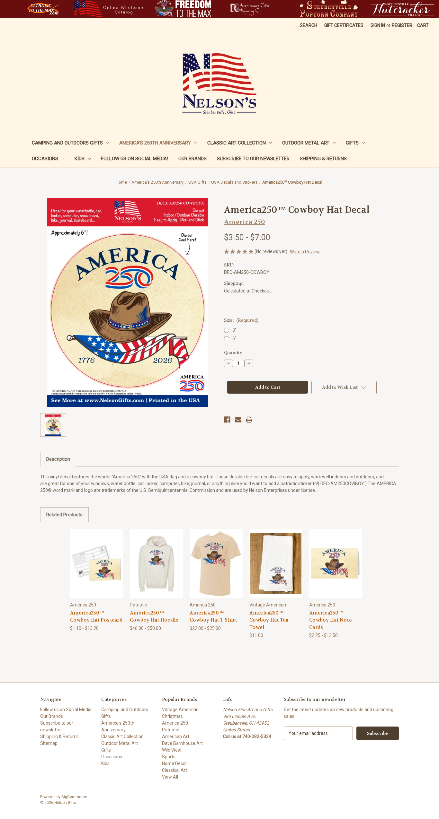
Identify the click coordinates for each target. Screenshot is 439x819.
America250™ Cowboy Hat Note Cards (330, 620)
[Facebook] (227, 419)
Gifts (352, 143)
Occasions (45, 158)
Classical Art (174, 770)
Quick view (91, 558)
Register (402, 25)
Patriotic (170, 729)
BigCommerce (74, 797)
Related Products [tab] (64, 515)
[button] (43, 9)
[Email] (238, 419)
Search (308, 25)
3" (234, 330)
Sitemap (49, 743)
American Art (175, 736)
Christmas (172, 716)
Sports (168, 756)
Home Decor (174, 763)
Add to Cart (276, 569)
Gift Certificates (343, 25)
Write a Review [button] (305, 251)
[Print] (249, 419)
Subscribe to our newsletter (253, 158)
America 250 (175, 723)
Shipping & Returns (323, 158)
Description (58, 459)
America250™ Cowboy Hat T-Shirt (213, 616)
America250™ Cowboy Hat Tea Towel (269, 620)
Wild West (172, 750)
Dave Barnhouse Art (182, 743)
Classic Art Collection (236, 143)
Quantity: (233, 352)
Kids (80, 158)
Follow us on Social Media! (134, 158)
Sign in (378, 25)
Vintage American (180, 709)
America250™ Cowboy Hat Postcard (96, 616)
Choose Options (96, 569)
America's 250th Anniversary (155, 143)
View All (170, 777)
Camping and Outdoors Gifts (67, 143)
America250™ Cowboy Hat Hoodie (154, 616)
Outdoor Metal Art (305, 143)
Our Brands (192, 158)
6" (234, 338)
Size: (241, 320)
